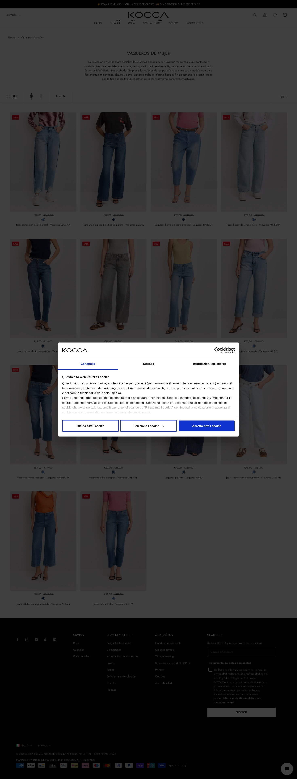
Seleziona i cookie (146, 425)
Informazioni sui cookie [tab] (209, 363)
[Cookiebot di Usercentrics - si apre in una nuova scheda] (217, 350)
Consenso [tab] (88, 363)
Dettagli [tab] (148, 363)
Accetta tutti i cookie (206, 425)
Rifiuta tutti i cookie (90, 425)
